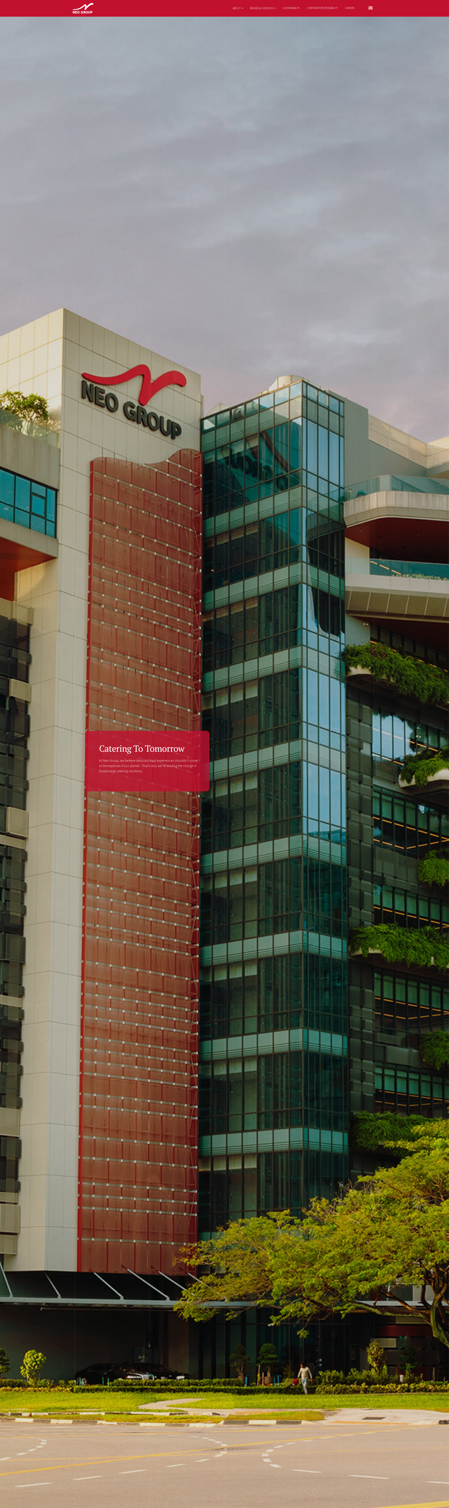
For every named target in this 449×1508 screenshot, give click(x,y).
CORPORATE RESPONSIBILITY (322, 8)
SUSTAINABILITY (291, 8)
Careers (349, 8)
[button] (238, 8)
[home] (83, 8)
